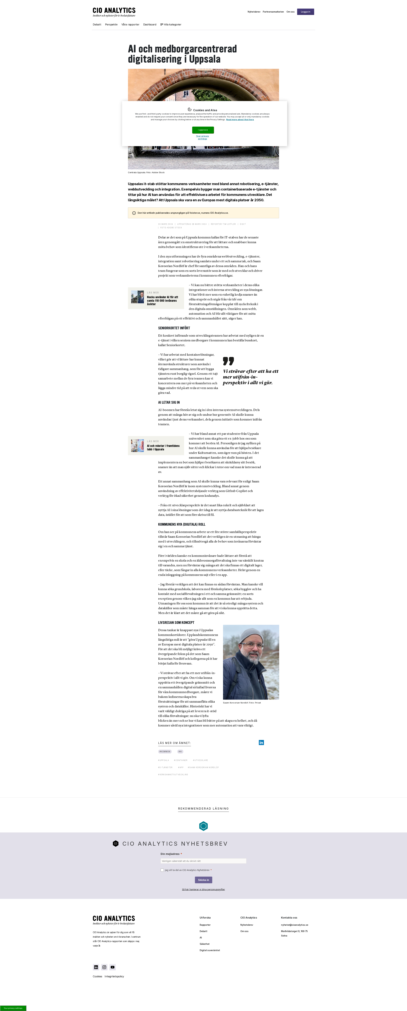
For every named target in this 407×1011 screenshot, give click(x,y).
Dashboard (149, 24)
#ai (180, 751)
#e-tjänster (165, 767)
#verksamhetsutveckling (173, 774)
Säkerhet (205, 944)
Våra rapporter (130, 24)
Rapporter (205, 924)
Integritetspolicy (114, 976)
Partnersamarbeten (273, 11)
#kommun (165, 751)
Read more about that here (240, 119)
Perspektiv (111, 24)
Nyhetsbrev (254, 11)
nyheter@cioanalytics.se (294, 924)
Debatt (97, 24)
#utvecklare (200, 760)
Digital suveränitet (210, 950)
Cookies (97, 976)
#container (181, 760)
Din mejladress (170, 854)
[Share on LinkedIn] (261, 742)
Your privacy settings (13, 1008)
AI (201, 937)
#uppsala (163, 760)
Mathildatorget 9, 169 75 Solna (294, 933)
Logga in (305, 11)
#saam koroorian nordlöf (203, 767)
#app (181, 767)
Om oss (290, 11)
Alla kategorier (172, 24)
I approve (203, 130)
